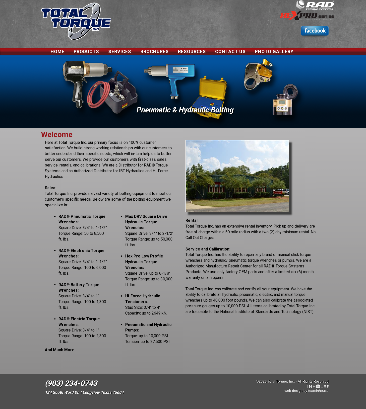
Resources (192, 51)
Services (119, 51)
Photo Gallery (274, 51)
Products (86, 51)
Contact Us (230, 51)
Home (57, 51)
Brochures (154, 51)
